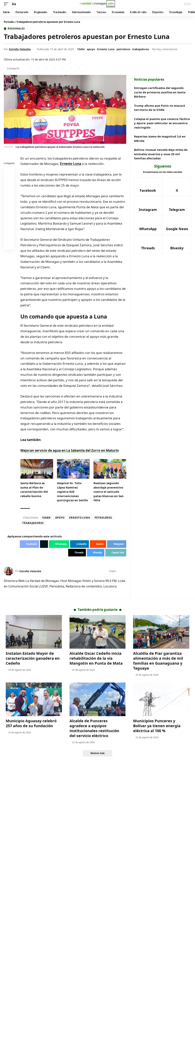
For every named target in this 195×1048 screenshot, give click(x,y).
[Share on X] (34, 68)
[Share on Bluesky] (9, 235)
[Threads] (148, 244)
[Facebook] (119, 571)
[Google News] (177, 225)
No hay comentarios (164, 49)
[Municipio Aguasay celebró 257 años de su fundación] (34, 699)
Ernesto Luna (105, 49)
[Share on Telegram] (66, 68)
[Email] (9, 244)
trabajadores (140, 49)
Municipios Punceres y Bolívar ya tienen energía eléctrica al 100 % (157, 725)
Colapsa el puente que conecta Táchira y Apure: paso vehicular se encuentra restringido (162, 123)
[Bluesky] (177, 244)
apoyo (91, 49)
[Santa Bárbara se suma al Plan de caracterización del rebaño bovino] (36, 469)
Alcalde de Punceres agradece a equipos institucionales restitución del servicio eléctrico (94, 728)
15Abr (81, 49)
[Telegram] (177, 206)
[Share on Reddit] (58, 68)
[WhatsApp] (148, 225)
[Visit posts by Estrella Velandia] (8, 571)
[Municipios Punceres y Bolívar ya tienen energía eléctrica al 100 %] (161, 699)
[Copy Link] (83, 68)
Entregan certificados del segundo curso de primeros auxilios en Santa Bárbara (159, 92)
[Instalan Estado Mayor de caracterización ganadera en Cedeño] (34, 632)
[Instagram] (148, 206)
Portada (9, 22)
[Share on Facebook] (26, 68)
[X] (124, 571)
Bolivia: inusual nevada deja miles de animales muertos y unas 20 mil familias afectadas (161, 154)
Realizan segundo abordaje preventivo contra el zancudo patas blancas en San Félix (109, 491)
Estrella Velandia (20, 49)
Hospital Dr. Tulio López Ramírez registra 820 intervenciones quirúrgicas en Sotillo (72, 491)
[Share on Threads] (75, 68)
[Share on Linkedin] (50, 68)
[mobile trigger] (7, 4)
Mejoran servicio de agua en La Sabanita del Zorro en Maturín (69, 450)
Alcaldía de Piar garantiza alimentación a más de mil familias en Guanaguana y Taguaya (158, 661)
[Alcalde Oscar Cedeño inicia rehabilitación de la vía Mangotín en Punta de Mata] (98, 632)
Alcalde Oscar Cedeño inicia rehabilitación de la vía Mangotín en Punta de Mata (96, 658)
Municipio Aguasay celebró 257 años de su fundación (31, 723)
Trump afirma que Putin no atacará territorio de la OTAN (159, 108)
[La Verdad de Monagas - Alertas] (97, 4)
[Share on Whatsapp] (42, 68)
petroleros (123, 49)
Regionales (16, 28)
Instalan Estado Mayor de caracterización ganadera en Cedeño (33, 658)
